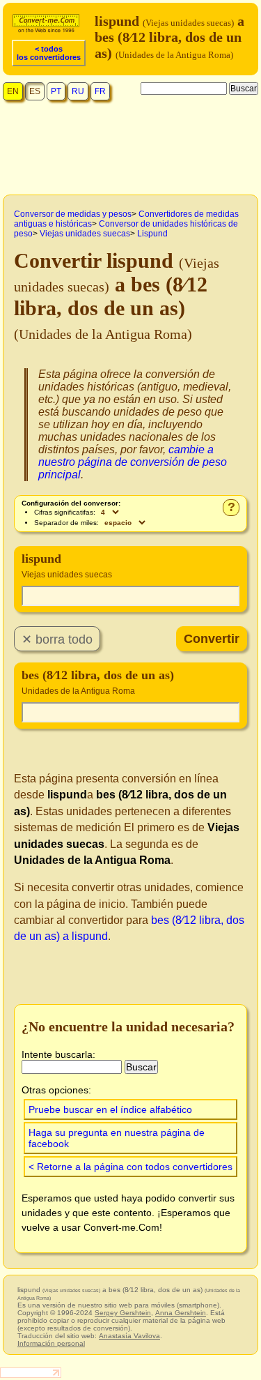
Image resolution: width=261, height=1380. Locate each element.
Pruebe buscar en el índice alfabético (110, 1109)
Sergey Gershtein (123, 1313)
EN (13, 91)
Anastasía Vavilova (129, 1336)
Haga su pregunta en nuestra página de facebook (117, 1138)
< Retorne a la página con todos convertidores (130, 1166)
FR (100, 91)
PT (56, 91)
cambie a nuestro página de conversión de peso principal (132, 461)
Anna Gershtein (180, 1313)
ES (34, 91)
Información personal (51, 1343)
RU (78, 91)
